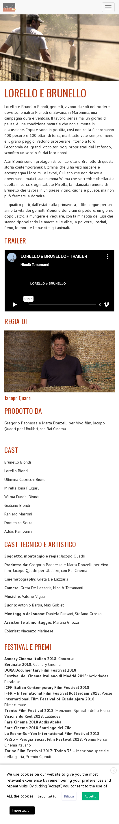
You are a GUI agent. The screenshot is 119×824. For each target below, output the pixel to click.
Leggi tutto (47, 796)
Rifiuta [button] (69, 796)
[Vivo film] (9, 7)
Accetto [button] (90, 796)
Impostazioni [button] (22, 810)
